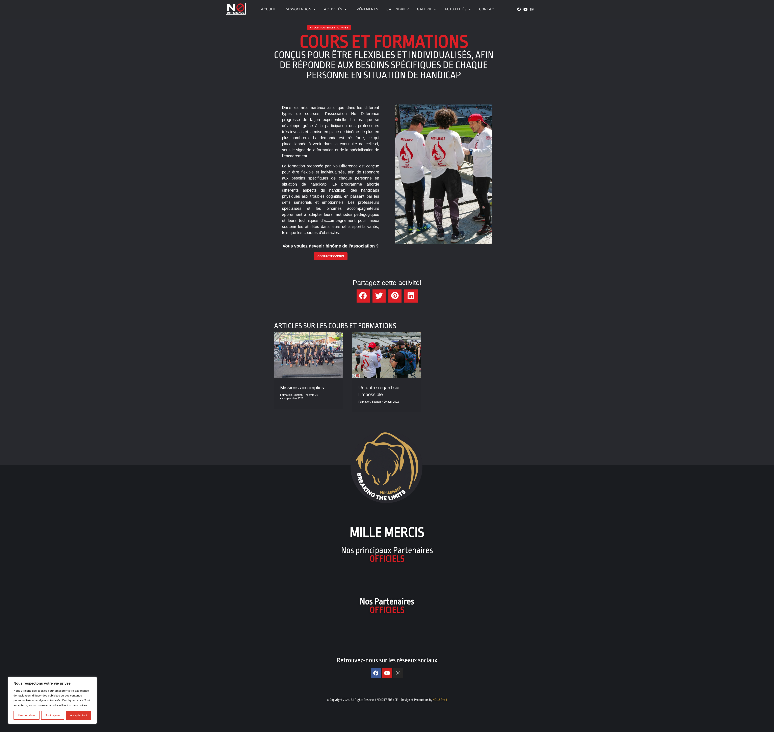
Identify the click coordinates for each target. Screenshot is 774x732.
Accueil (268, 9)
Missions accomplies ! (303, 387)
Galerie (424, 9)
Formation (286, 394)
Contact (487, 9)
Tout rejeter (53, 715)
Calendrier (397, 9)
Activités (333, 9)
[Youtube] (525, 9)
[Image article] (308, 355)
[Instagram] (532, 9)
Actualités (455, 9)
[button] (363, 296)
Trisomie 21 (311, 394)
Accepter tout (78, 715)
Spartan (298, 394)
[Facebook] (519, 9)
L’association (298, 9)
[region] (52, 700)
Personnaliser (26, 715)
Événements (366, 9)
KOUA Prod (440, 700)
